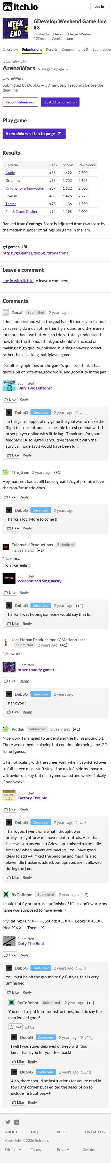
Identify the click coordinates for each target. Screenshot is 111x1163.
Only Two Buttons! (35, 387)
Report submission (20, 102)
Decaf (17, 312)
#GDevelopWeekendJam (53, 38)
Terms (36, 1149)
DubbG (33, 84)
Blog (61, 1132)
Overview (10, 49)
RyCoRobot (22, 894)
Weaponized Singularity (40, 580)
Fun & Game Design (21, 211)
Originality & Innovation (24, 188)
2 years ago (59, 312)
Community (71, 49)
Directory (13, 1149)
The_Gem (20, 472)
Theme (10, 203)
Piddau (18, 728)
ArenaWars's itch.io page (30, 133)
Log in (99, 6)
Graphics (12, 180)
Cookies (89, 1149)
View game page (51, 69)
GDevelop (59, 34)
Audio (10, 172)
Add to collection (62, 102)
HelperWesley (79, 34)
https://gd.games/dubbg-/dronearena (35, 252)
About (11, 1132)
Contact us (94, 1132)
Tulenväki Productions (32, 544)
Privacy (63, 1149)
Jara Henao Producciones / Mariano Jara (48, 639)
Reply (24, 399)
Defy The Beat (31, 943)
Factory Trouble (32, 797)
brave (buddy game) (36, 669)
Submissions (32, 49)
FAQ (34, 1132)
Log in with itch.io (18, 280)
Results (52, 49)
